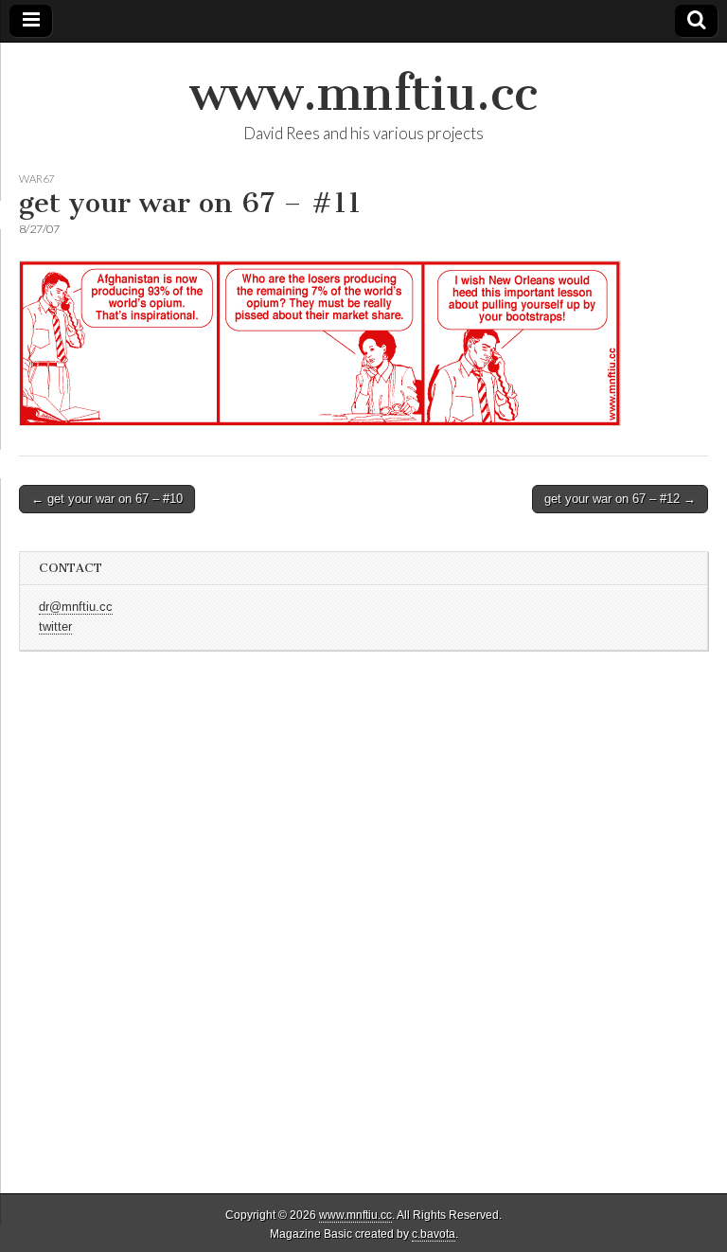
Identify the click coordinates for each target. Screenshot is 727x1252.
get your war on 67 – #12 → (620, 499)
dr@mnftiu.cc (76, 607)
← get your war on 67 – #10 (107, 499)
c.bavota (433, 1234)
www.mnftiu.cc (363, 93)
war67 (36, 178)
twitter (55, 627)
